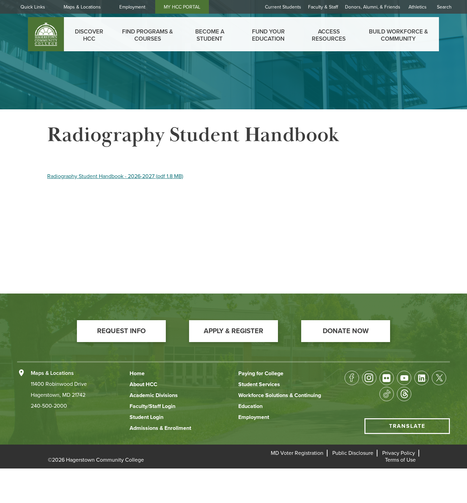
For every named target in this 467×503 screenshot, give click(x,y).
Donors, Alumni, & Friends (372, 7)
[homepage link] (46, 34)
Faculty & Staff (323, 7)
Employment (132, 7)
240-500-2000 (49, 406)
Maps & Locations (82, 7)
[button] (121, 331)
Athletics (418, 7)
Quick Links (33, 7)
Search (444, 7)
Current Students (283, 7)
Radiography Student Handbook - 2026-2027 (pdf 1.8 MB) (115, 176)
